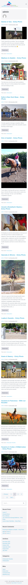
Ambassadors (9, 53)
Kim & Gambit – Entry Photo (11, 138)
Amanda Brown (6, 514)
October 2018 (6, 545)
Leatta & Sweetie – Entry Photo (12, 318)
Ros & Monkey (6, 515)
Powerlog (5, 529)
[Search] (23, 503)
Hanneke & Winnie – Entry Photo (13, 255)
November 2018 (6, 543)
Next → (12, 497)
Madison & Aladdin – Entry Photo (13, 58)
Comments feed (6, 572)
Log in (4, 569)
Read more (5, 51)
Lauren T (5, 512)
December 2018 (6, 541)
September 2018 (6, 547)
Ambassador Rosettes (11, 442)
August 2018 (5, 548)
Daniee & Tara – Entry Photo (11, 22)
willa (4, 533)
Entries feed (5, 571)
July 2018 (5, 550)
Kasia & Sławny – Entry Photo (12, 356)
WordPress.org (6, 574)
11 (7, 497)
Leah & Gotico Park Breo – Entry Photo (12, 521)
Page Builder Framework (16, 582)
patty (4, 531)
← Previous (5, 494)
